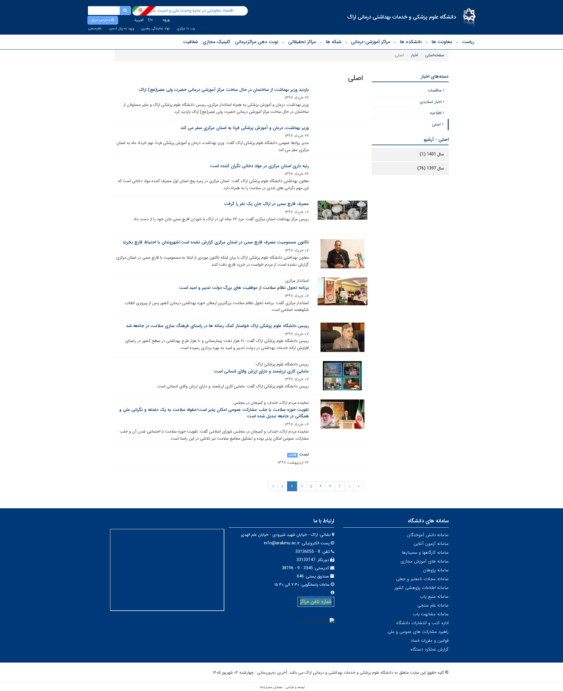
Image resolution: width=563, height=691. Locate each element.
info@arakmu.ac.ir (282, 543)
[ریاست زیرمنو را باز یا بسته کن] (456, 42)
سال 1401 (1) (432, 154)
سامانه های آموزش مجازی (425, 561)
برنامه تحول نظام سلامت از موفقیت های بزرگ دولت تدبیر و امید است (244, 287)
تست (304, 454)
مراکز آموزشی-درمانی (370, 41)
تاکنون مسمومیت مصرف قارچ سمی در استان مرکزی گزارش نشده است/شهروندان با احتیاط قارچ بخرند (216, 242)
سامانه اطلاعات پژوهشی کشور (421, 587)
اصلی (436, 124)
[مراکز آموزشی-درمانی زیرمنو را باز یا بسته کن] (346, 42)
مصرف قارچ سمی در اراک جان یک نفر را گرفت (266, 203)
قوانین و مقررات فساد (430, 640)
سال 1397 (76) (430, 168)
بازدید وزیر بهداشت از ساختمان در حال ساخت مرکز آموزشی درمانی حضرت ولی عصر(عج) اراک (224, 89)
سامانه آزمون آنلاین (431, 543)
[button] (102, 20)
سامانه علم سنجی (433, 605)
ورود (166, 19)
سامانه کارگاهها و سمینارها (425, 552)
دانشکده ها (411, 41)
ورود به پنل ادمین (121, 28)
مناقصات (435, 90)
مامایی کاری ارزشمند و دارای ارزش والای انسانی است (261, 371)
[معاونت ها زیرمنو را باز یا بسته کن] (427, 42)
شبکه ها (333, 41)
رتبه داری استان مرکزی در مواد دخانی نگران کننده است (259, 166)
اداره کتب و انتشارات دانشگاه (422, 622)
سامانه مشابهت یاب (431, 614)
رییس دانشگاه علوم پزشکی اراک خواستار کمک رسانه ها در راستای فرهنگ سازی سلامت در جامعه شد (217, 325)
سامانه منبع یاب (434, 596)
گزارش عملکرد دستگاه (430, 649)
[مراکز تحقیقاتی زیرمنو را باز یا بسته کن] (283, 42)
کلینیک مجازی (216, 41)
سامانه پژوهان (436, 570)
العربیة (139, 20)
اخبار (414, 55)
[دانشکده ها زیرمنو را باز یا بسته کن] (395, 42)
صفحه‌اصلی (434, 55)
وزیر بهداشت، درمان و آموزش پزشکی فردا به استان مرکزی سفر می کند (245, 127)
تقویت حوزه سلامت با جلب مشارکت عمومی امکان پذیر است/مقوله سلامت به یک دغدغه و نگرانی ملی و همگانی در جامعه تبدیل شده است (214, 413)
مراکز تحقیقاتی (302, 41)
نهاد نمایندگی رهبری (155, 28)
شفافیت (190, 41)
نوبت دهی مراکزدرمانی (256, 41)
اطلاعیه (436, 113)
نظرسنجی (94, 28)
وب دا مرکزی (186, 28)
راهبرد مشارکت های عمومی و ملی (418, 631)
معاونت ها (442, 41)
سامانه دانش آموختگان (428, 534)
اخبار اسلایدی (431, 102)
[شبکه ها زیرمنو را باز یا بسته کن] (320, 42)
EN (150, 20)
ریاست (468, 41)
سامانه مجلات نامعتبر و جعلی (422, 578)
